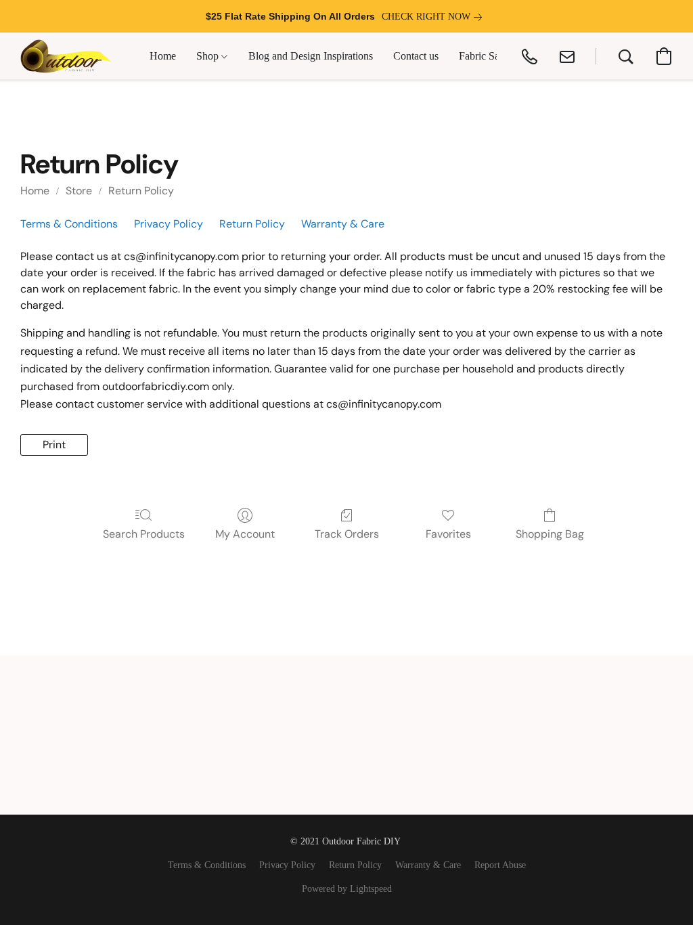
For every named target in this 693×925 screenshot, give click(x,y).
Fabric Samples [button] (491, 56)
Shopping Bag (550, 534)
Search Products (144, 534)
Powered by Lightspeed (347, 889)
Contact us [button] (416, 56)
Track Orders (347, 534)
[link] (434, 17)
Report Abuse (500, 865)
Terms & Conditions (69, 224)
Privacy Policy (168, 224)
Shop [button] (208, 56)
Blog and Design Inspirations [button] (310, 56)
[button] (66, 56)
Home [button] (163, 56)
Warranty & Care (342, 224)
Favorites (448, 534)
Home (34, 191)
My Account (245, 534)
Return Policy (141, 191)
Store (79, 191)
